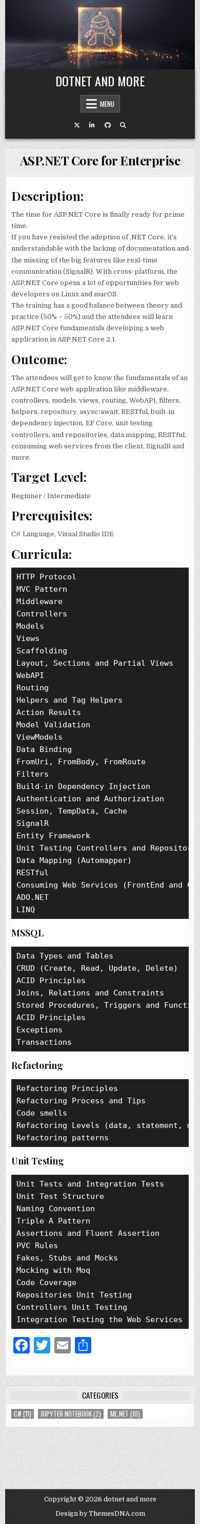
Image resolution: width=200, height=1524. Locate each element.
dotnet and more (100, 80)
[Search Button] (123, 125)
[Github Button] (107, 125)
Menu (107, 104)
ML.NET (125, 1414)
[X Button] (77, 125)
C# (22, 1414)
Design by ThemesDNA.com (100, 1513)
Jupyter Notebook (71, 1414)
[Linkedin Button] (92, 125)
